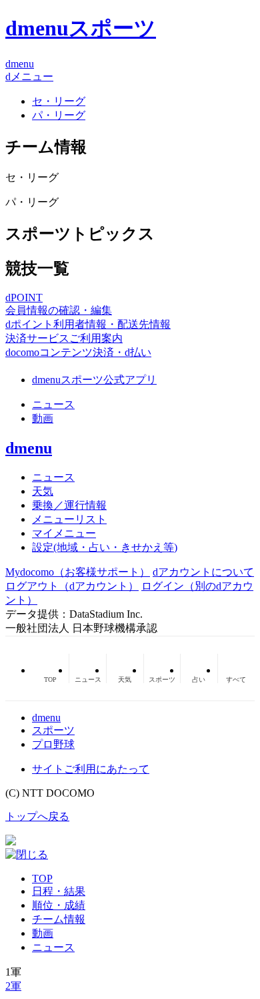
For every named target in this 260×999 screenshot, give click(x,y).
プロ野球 (53, 744)
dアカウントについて (203, 572)
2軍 (13, 986)
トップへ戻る (37, 816)
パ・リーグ (58, 115)
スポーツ (53, 730)
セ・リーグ (58, 101)
